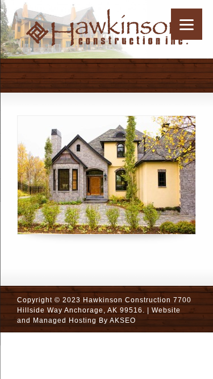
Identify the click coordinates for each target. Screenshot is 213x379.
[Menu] (186, 24)
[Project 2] (106, 175)
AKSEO (123, 320)
